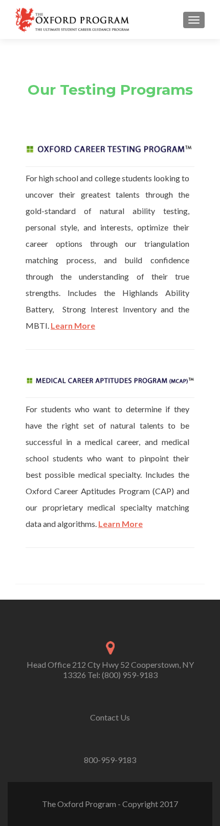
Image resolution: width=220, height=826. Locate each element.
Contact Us (110, 717)
